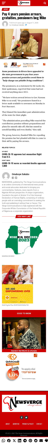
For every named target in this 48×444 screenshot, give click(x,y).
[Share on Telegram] (25, 440)
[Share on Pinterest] (30, 440)
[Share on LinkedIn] (19, 440)
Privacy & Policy (27, 424)
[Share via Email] (41, 440)
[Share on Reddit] (35, 440)
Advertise (16, 424)
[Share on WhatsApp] (3, 440)
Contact (39, 424)
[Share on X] (14, 440)
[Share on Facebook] (8, 440)
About (8, 424)
